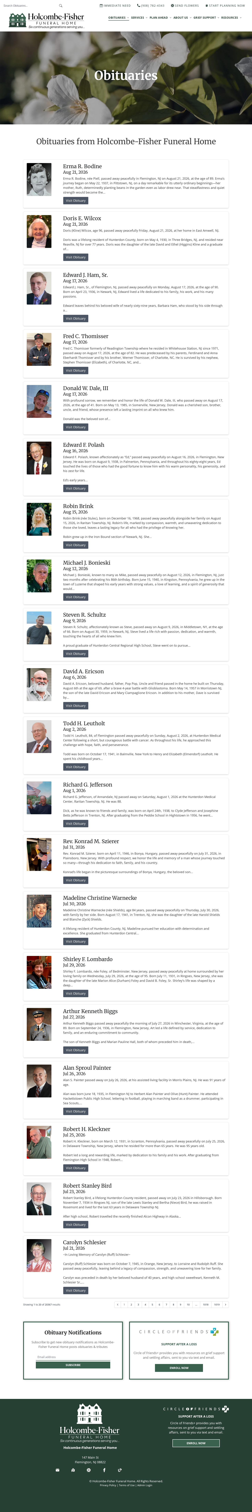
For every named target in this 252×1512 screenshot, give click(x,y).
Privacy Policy (108, 1485)
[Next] (225, 1304)
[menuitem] (118, 17)
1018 (205, 1304)
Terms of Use (127, 1485)
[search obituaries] (61, 5)
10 (188, 1304)
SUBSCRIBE (73, 1365)
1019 (217, 1304)
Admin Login (144, 1485)
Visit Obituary (76, 200)
